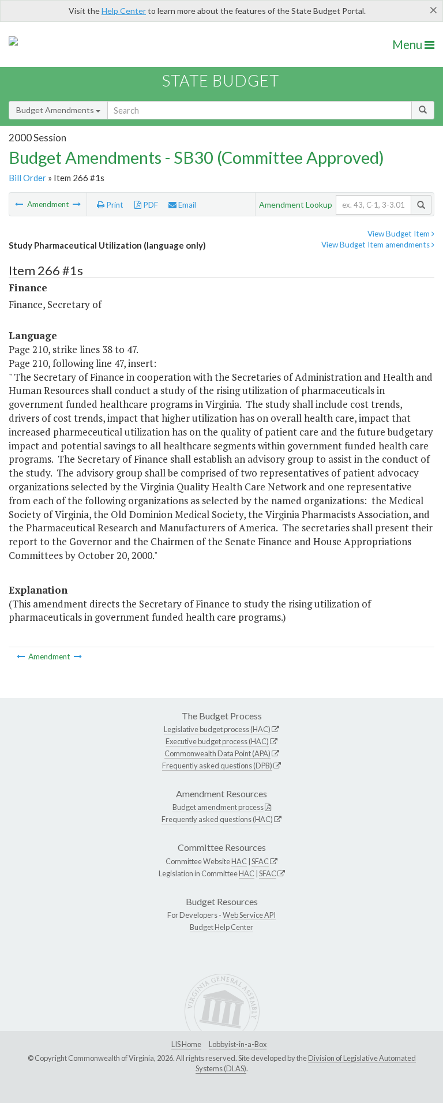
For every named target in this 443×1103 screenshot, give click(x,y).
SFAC (260, 861)
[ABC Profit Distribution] (77, 204)
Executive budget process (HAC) (217, 741)
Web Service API (249, 915)
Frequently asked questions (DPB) (217, 765)
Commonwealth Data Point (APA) (217, 753)
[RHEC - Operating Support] (20, 204)
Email (186, 204)
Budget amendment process (218, 807)
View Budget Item (399, 233)
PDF (149, 204)
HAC (239, 861)
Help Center (124, 11)
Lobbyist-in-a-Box (237, 1044)
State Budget (220, 80)
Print (113, 204)
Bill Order (27, 177)
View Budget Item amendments (376, 244)
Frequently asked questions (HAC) (217, 819)
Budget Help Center (221, 927)
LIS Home (186, 1044)
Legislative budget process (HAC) (217, 729)
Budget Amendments (56, 110)
